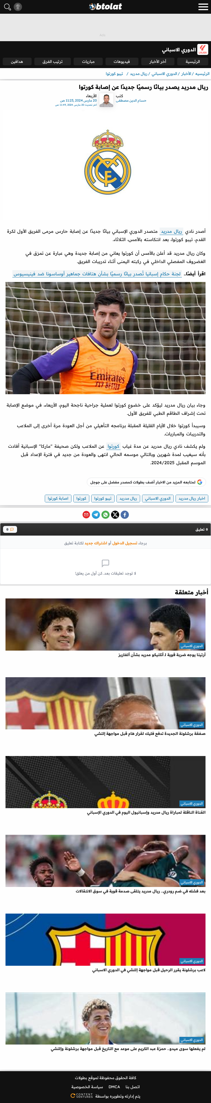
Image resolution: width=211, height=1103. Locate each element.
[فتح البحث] (7, 7)
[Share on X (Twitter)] (115, 515)
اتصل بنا (133, 1086)
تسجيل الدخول (124, 543)
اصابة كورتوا (58, 498)
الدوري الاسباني (158, 498)
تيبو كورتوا (103, 498)
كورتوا (113, 446)
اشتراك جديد (96, 543)
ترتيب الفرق (53, 61)
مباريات (88, 61)
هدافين (17, 61)
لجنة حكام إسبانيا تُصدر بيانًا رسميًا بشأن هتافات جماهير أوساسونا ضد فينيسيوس (97, 273)
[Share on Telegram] (96, 515)
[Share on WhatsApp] (105, 515)
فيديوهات (122, 61)
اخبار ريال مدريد (192, 498)
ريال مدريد (171, 231)
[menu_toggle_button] (203, 7)
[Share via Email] (86, 515)
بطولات (81, 1077)
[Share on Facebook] (125, 515)
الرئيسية (193, 61)
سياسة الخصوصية (87, 1086)
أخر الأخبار (157, 61)
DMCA (114, 1086)
